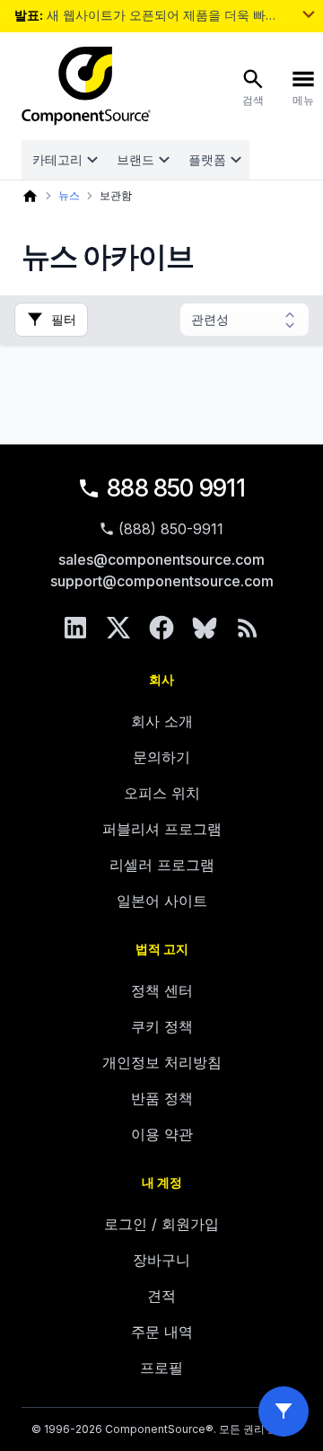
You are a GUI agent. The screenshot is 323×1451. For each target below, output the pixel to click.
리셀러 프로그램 (161, 865)
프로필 (161, 1367)
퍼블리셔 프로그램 (162, 829)
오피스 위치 (162, 793)
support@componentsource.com (162, 581)
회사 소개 (162, 721)
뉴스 (69, 195)
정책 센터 (162, 990)
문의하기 (161, 757)
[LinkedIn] (75, 627)
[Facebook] (161, 627)
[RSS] (247, 627)
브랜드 (135, 159)
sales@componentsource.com (161, 559)
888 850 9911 (176, 488)
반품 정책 (162, 1098)
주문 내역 (162, 1332)
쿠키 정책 (162, 1026)
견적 (161, 1296)
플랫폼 (207, 159)
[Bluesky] (204, 627)
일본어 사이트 (162, 901)
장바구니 (161, 1260)
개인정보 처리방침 (162, 1062)
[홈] (30, 196)
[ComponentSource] (86, 86)
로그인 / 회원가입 (161, 1224)
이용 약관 (162, 1134)
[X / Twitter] (118, 627)
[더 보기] (308, 14)
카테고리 (57, 159)
